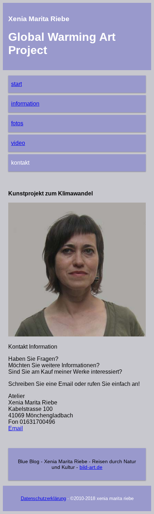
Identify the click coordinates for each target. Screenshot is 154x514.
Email (15, 428)
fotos (17, 123)
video (18, 143)
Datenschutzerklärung (43, 498)
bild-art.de (91, 467)
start (16, 84)
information (25, 104)
